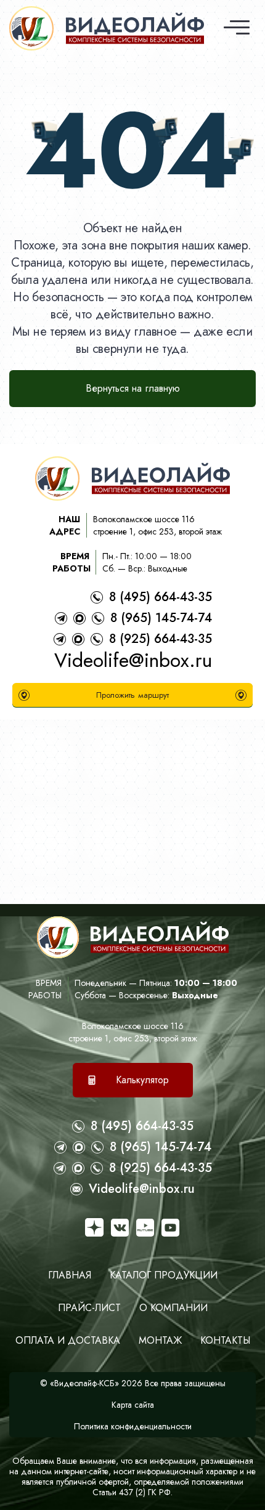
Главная (69, 1275)
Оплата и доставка (67, 1340)
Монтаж (160, 1340)
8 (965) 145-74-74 (161, 618)
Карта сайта (133, 1405)
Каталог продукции (164, 1275)
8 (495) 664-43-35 (160, 597)
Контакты (225, 1340)
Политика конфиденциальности (133, 1426)
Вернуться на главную (133, 388)
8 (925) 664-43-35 (160, 639)
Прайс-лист (89, 1308)
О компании (173, 1308)
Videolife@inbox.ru (133, 660)
